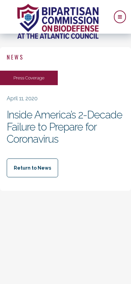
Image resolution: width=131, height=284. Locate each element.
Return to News (32, 168)
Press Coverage (28, 78)
